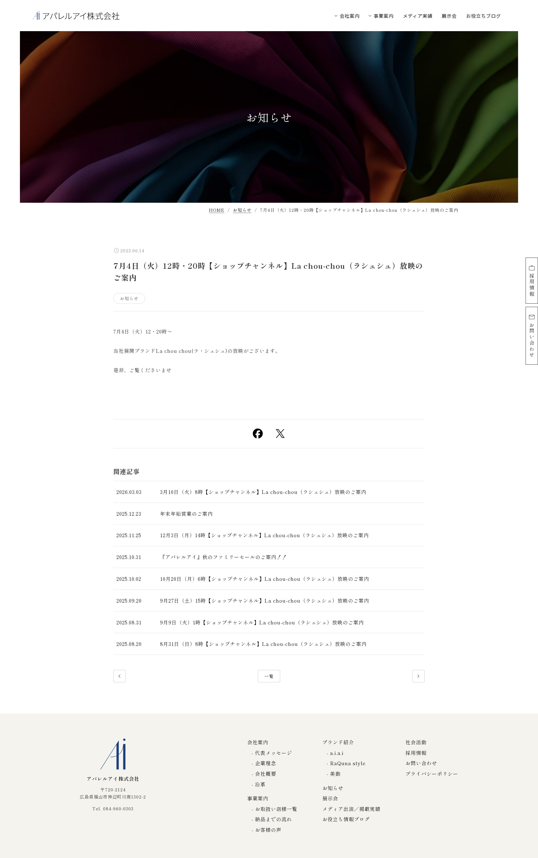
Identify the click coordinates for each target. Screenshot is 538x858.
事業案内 (384, 15)
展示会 (449, 15)
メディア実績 (417, 15)
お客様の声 (268, 829)
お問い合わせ (532, 340)
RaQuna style (348, 763)
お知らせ (242, 210)
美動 (335, 773)
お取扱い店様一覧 (276, 809)
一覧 (269, 676)
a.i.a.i (337, 752)
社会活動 (416, 742)
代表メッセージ (273, 752)
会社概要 (265, 773)
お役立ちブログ (483, 15)
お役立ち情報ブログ (346, 819)
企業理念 (265, 763)
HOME (216, 210)
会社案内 (350, 15)
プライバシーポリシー (431, 773)
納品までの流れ (273, 819)
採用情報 (532, 285)
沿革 (260, 784)
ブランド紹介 (338, 742)
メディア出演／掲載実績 (351, 809)
